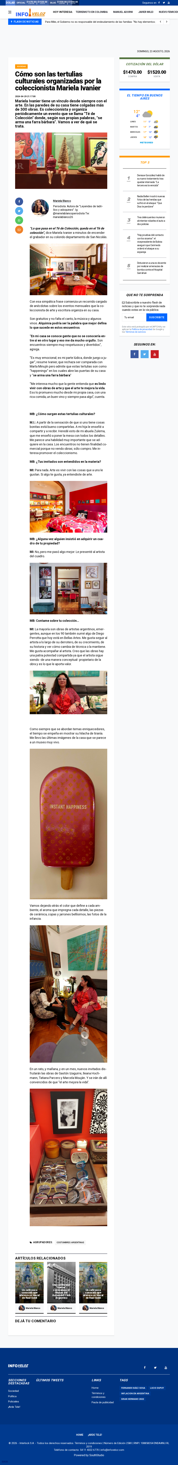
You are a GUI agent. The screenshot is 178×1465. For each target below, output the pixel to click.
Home (95, 1387)
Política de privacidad (142, 329)
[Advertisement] (89, 37)
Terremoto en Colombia (92, 12)
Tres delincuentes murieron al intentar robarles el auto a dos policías (151, 220)
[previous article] (167, 22)
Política (12, 1396)
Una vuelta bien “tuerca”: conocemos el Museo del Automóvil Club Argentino (61, 1291)
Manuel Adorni (123, 12)
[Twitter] (164, 3)
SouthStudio (96, 1455)
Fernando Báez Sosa (133, 1388)
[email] (19, 230)
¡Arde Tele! (14, 1406)
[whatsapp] (19, 220)
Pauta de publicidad (103, 1402)
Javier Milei (145, 12)
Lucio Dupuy (157, 1388)
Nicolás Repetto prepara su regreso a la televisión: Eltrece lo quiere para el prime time (94, 21)
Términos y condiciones (88, 1443)
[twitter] (19, 211)
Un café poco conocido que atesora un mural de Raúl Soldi (29, 1293)
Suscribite (156, 317)
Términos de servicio (136, 332)
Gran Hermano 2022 (132, 1399)
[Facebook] (159, 3)
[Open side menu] (9, 12)
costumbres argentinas (70, 1242)
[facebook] (19, 202)
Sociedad (21, 66)
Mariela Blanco (62, 201)
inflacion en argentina (135, 1393)
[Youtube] (169, 3)
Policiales (13, 1401)
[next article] (160, 22)
